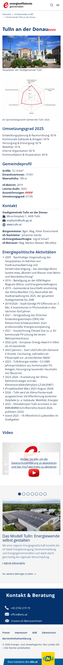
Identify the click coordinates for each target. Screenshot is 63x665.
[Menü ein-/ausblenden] (58, 5)
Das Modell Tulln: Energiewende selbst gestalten (31, 538)
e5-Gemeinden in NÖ (23, 14)
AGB (34, 632)
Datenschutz (49, 632)
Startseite (6, 14)
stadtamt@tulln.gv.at (19, 220)
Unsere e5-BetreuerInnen (26, 621)
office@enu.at (19, 614)
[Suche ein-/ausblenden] (51, 5)
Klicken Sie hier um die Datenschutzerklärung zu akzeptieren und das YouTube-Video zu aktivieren (34, 463)
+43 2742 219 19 (20, 608)
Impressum (21, 632)
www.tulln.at (14, 224)
